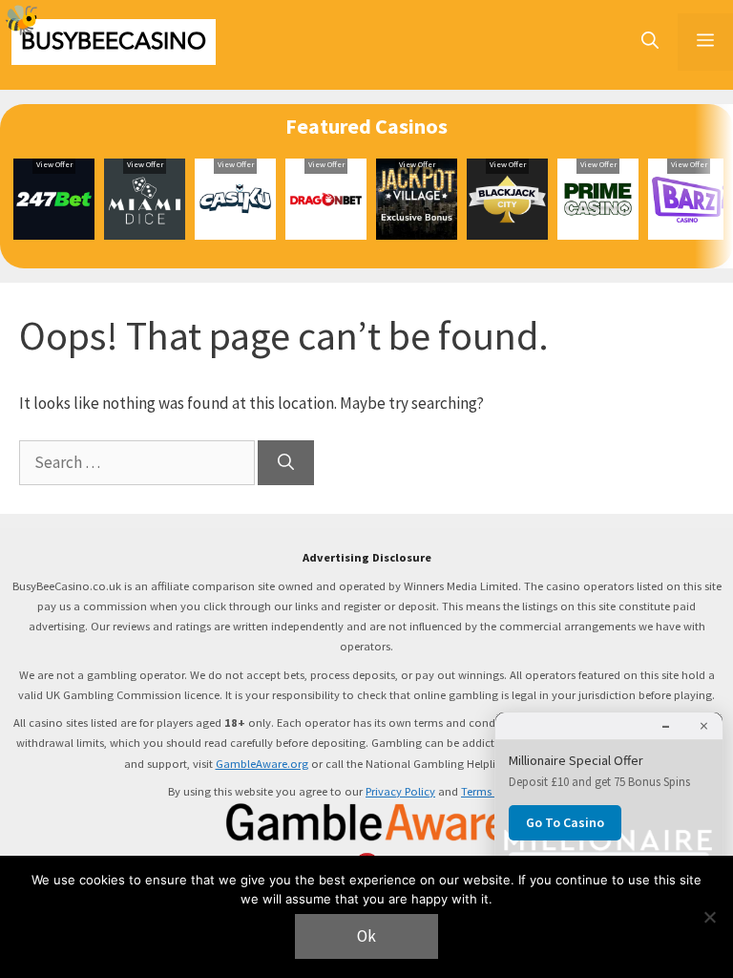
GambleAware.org (262, 763)
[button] (650, 42)
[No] (709, 916)
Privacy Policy (400, 791)
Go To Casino (565, 822)
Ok (366, 935)
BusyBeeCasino (113, 41)
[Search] (286, 463)
